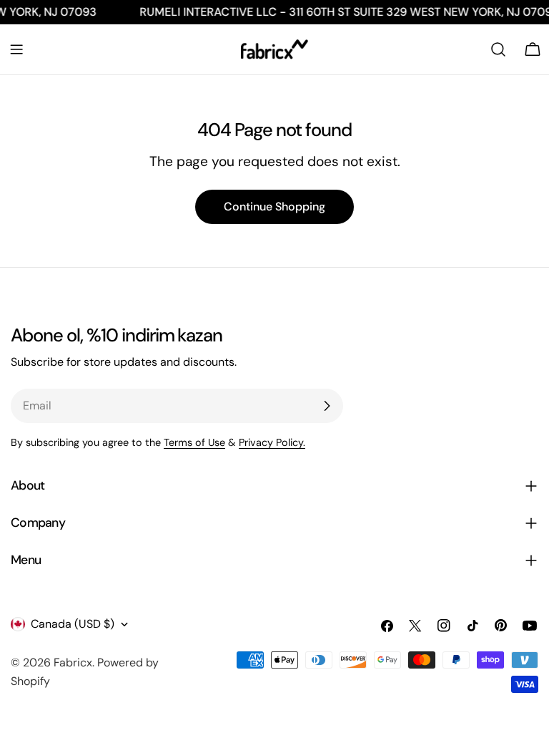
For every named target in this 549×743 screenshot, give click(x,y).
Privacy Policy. (272, 442)
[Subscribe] (327, 406)
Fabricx (73, 662)
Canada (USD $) (72, 623)
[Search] (498, 49)
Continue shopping (274, 206)
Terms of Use (194, 442)
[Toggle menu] (16, 49)
